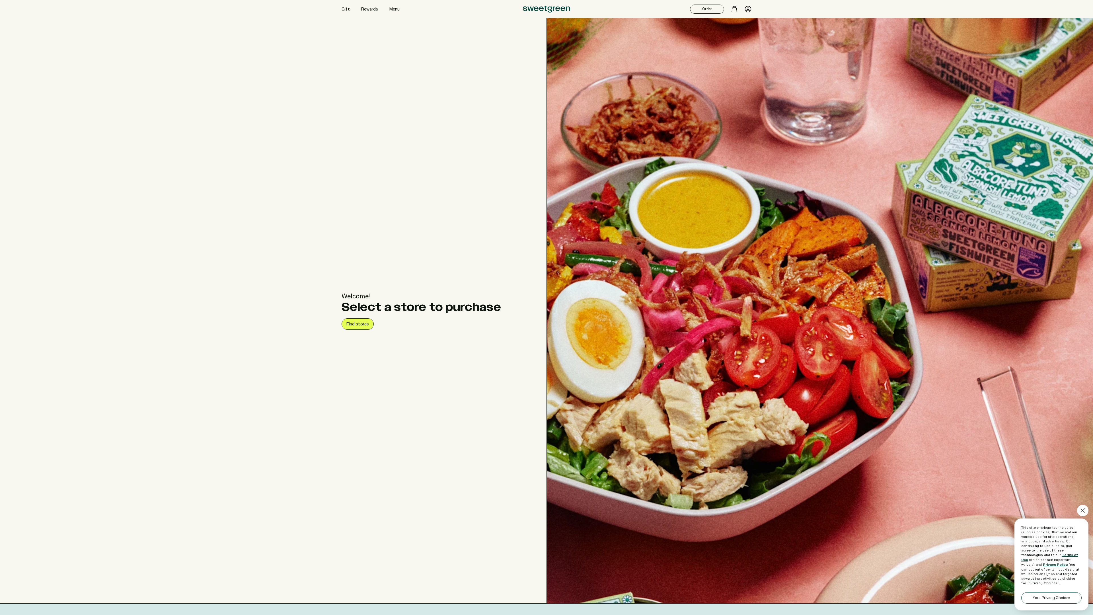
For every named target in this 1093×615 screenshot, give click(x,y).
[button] (346, 9)
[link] (358, 324)
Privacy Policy (1055, 565)
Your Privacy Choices (1051, 597)
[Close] (1082, 510)
